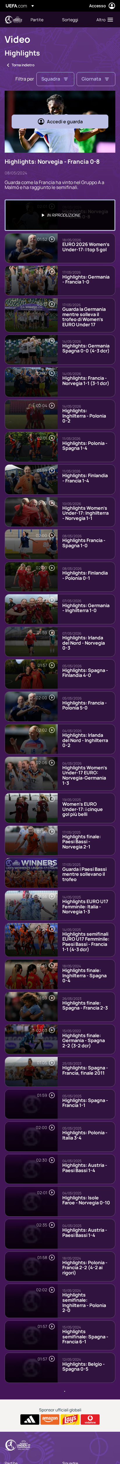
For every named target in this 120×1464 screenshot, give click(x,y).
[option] (60, 215)
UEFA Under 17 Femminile (13, 20)
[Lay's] (70, 1419)
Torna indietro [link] (23, 65)
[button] (103, 19)
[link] (37, 19)
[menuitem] (41, 19)
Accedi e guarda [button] (65, 121)
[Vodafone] (90, 1419)
